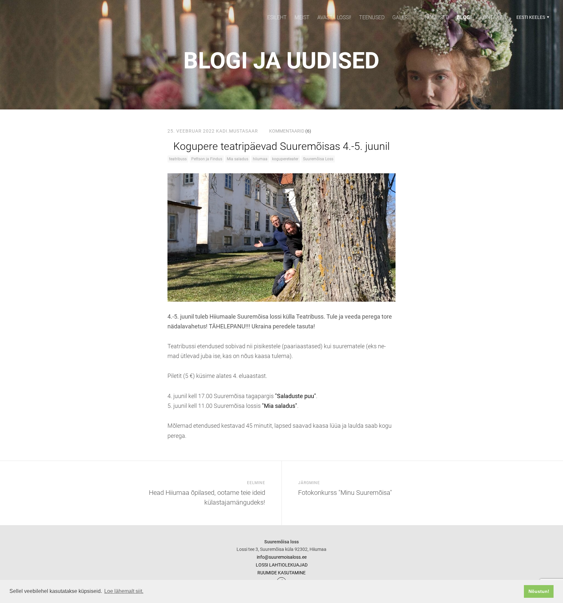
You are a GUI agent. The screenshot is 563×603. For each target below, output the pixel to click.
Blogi (464, 17)
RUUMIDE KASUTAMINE (281, 572)
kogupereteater (285, 159)
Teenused (371, 17)
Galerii (401, 17)
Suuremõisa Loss (318, 159)
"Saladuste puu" (295, 396)
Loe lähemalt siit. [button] (123, 591)
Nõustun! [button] (538, 591)
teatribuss (178, 159)
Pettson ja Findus (206, 159)
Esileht (277, 17)
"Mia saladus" (279, 405)
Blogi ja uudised (281, 60)
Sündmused (433, 17)
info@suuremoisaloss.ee (282, 557)
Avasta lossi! (334, 17)
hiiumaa (260, 159)
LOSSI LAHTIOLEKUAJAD (282, 564)
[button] (532, 17)
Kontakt (491, 17)
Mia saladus (237, 159)
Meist (302, 17)
